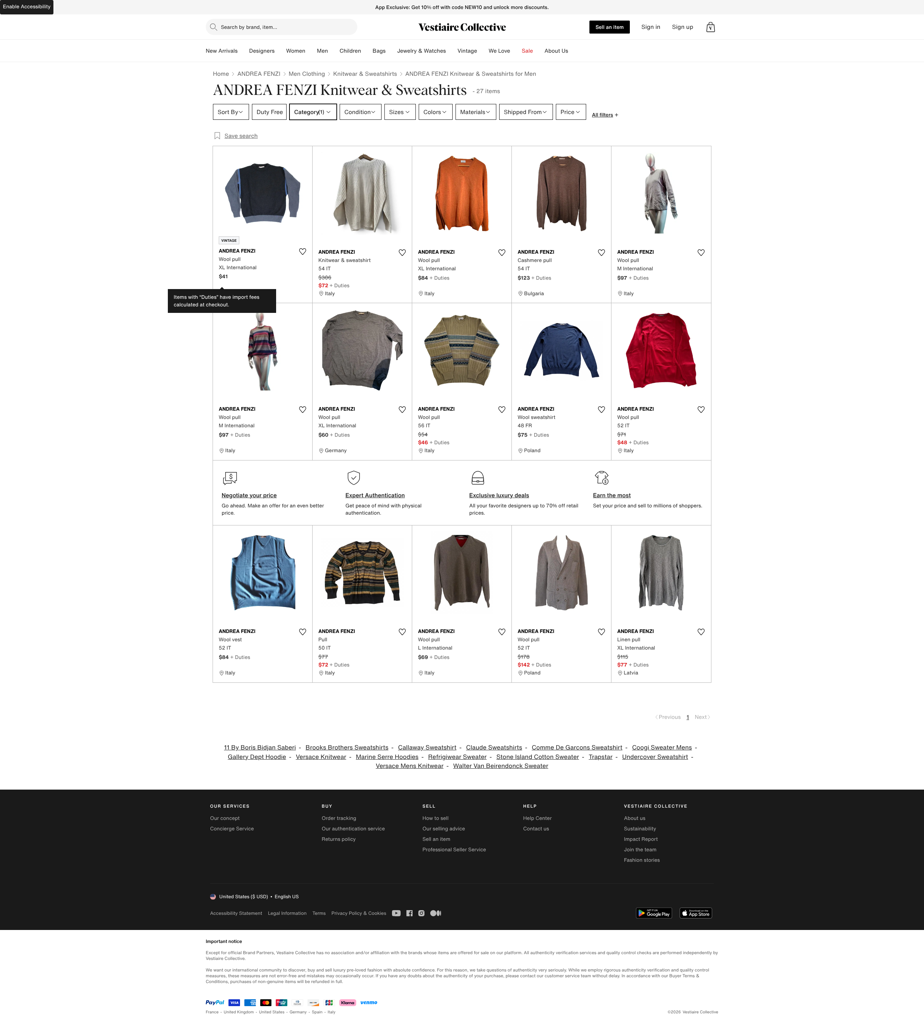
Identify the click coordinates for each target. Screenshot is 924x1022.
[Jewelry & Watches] (451, 51)
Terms (319, 913)
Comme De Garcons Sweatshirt (577, 747)
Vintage (467, 51)
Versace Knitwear (321, 756)
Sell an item (610, 27)
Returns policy (339, 839)
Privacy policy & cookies (358, 913)
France (212, 1012)
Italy (332, 1012)
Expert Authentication (375, 495)
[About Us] (574, 51)
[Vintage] (483, 51)
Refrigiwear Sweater (457, 756)
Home (221, 73)
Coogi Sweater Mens (662, 747)
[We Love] (516, 51)
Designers (262, 51)
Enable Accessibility (27, 6)
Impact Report (641, 839)
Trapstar (601, 756)
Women (295, 51)
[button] (711, 27)
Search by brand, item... (249, 27)
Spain (317, 1012)
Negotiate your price (249, 495)
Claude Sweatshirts (494, 747)
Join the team (640, 849)
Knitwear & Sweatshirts (365, 73)
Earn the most (612, 495)
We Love (499, 51)
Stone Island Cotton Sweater (537, 756)
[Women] (311, 51)
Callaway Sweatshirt (427, 747)
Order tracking (339, 818)
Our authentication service (353, 829)
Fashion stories (642, 860)
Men (322, 51)
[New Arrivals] (243, 51)
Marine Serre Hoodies (387, 756)
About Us (556, 51)
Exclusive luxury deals (499, 495)
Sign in (651, 27)
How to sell (435, 818)
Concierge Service (232, 829)
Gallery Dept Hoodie (257, 756)
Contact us (536, 829)
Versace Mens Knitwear (410, 765)
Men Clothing (307, 73)
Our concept (225, 818)
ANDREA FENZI (258, 73)
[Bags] (391, 51)
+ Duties (339, 285)
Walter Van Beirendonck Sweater (500, 765)
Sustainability (640, 829)
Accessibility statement (236, 913)
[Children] (367, 51)
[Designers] (280, 51)
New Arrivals (221, 51)
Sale (527, 51)
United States (272, 1012)
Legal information (287, 913)
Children (350, 51)
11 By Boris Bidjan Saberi (260, 747)
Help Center (537, 818)
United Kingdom (239, 1012)
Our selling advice (443, 829)
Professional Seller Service (454, 849)
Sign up (682, 27)
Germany (298, 1012)
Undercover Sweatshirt (655, 756)
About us (634, 818)
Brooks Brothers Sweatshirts (347, 747)
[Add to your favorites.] (302, 251)
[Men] (334, 51)
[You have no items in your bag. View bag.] (711, 27)
